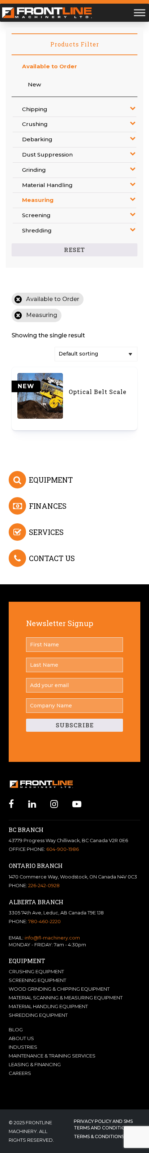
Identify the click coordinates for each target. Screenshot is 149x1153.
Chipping (34, 109)
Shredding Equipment (38, 1015)
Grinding (34, 169)
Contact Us (52, 558)
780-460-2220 (44, 921)
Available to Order (49, 66)
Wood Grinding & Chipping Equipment (59, 989)
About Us (21, 1038)
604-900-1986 (62, 849)
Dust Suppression (47, 154)
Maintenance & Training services (52, 1056)
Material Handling (47, 185)
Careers (20, 1073)
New (34, 84)
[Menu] (139, 12)
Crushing (35, 124)
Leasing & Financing (35, 1064)
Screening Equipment (37, 980)
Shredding (37, 230)
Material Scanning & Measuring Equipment (66, 997)
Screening (36, 215)
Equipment (51, 479)
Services (46, 532)
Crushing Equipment (36, 971)
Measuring (38, 199)
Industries (23, 1047)
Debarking (37, 139)
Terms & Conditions (99, 1136)
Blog (16, 1029)
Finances (48, 506)
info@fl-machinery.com (52, 938)
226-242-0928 (44, 885)
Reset (74, 249)
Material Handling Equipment (48, 1006)
